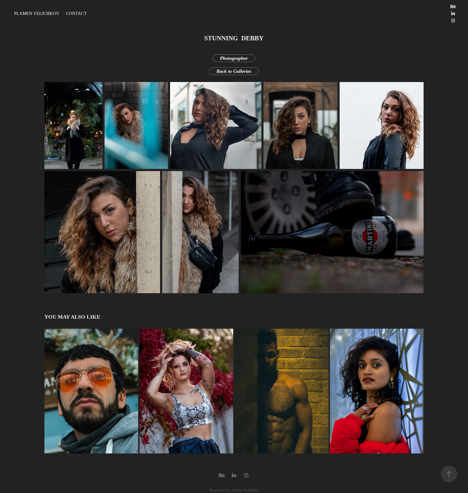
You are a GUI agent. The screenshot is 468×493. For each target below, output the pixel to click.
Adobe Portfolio (244, 490)
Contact (76, 13)
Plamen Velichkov (36, 13)
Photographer (234, 58)
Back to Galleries (233, 71)
